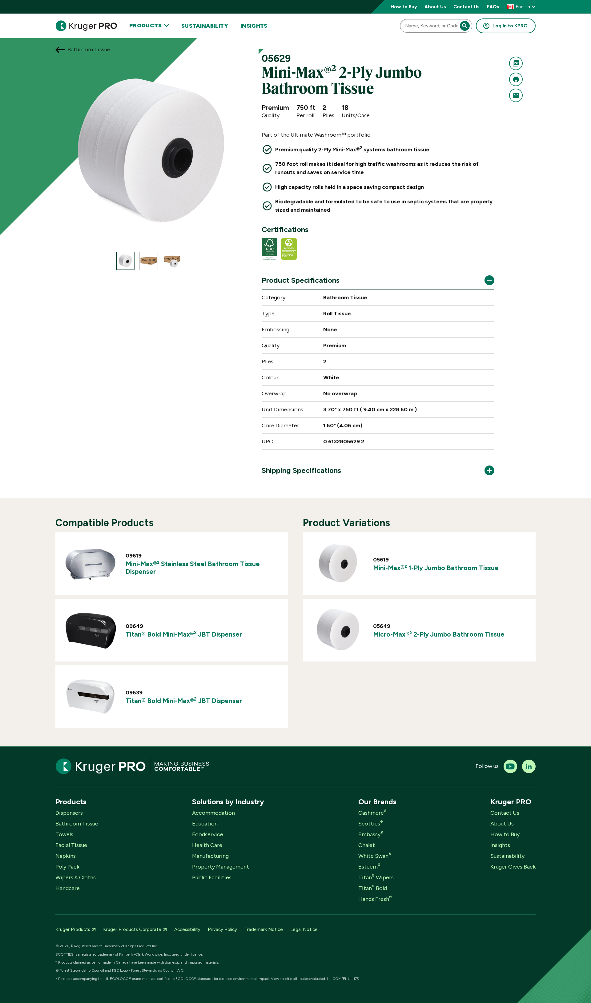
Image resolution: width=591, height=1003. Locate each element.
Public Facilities (211, 877)
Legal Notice (304, 929)
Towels (64, 834)
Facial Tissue (71, 845)
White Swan (374, 856)
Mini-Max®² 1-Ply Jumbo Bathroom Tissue (436, 568)
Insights (253, 25)
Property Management (220, 866)
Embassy (370, 834)
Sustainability (204, 25)
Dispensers (69, 812)
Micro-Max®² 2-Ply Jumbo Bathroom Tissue (439, 634)
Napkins (65, 856)
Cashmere (372, 812)
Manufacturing (210, 856)
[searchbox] (436, 26)
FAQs (493, 7)
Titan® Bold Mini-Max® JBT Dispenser (184, 634)
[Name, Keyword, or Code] (465, 26)
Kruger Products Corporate (132, 929)
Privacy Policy (222, 929)
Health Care (207, 845)
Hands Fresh (375, 899)
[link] (171, 563)
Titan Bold (372, 888)
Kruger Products (72, 929)
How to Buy (404, 7)
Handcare (67, 888)
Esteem (369, 866)
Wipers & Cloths (75, 877)
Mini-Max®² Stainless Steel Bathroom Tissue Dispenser (193, 567)
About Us (435, 7)
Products (145, 25)
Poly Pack (67, 866)
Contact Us (466, 7)
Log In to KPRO (510, 26)
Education (205, 823)
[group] (125, 261)
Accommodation (213, 812)
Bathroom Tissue (88, 49)
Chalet (366, 845)
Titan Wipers (376, 877)
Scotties (370, 823)
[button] (521, 6)
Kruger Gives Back (513, 866)
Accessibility (187, 929)
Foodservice (207, 834)
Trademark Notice (263, 929)
